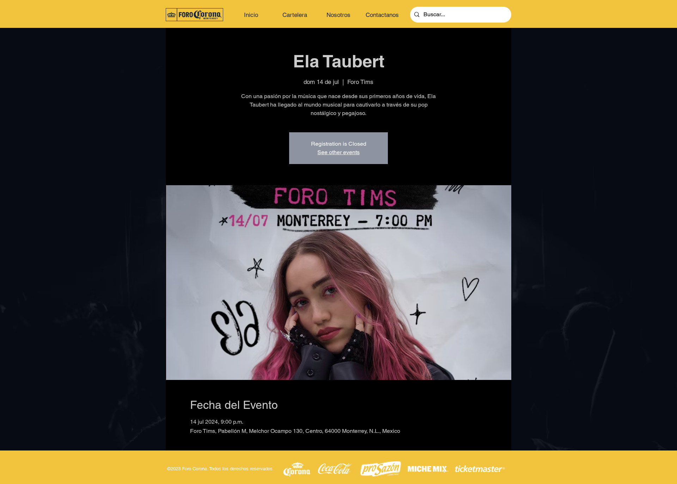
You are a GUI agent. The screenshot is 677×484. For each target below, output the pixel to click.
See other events (338, 152)
